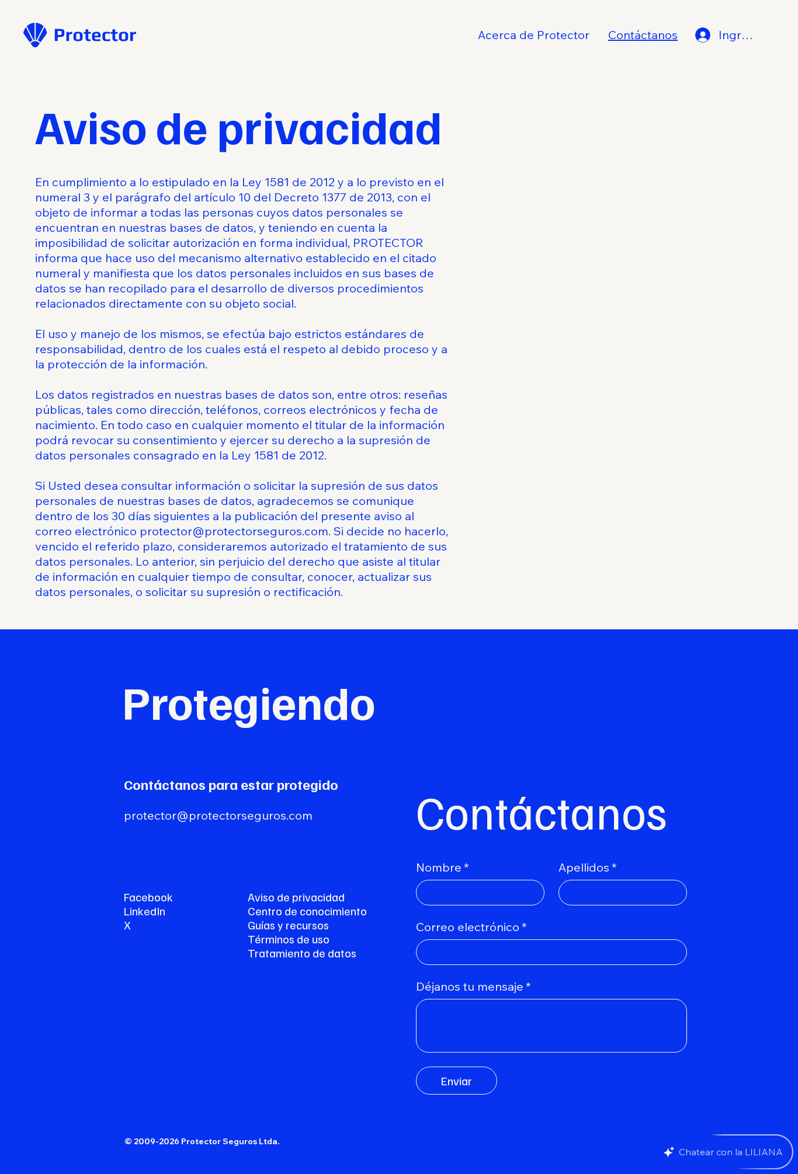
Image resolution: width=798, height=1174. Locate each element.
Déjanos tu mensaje (473, 986)
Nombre (442, 867)
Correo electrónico (471, 926)
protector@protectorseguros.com (234, 531)
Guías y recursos (288, 924)
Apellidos (587, 867)
